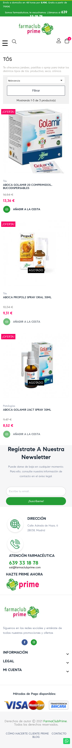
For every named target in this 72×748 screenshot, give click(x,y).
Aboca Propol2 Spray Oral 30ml (27, 297)
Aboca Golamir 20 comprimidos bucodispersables (27, 185)
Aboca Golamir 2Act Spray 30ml (27, 409)
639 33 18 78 (23, 562)
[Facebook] (26, 642)
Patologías (9, 406)
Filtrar (36, 90)
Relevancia (36, 80)
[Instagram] (35, 642)
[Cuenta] (58, 40)
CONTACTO (59, 733)
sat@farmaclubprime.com (25, 567)
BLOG (36, 737)
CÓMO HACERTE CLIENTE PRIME (27, 733)
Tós (5, 181)
